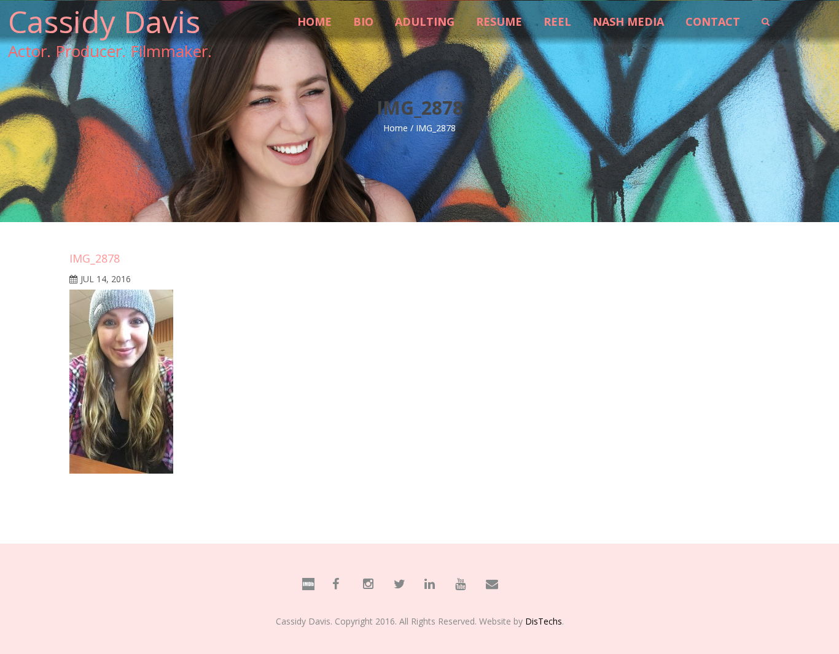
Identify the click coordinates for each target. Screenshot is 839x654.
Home (395, 128)
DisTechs (543, 621)
